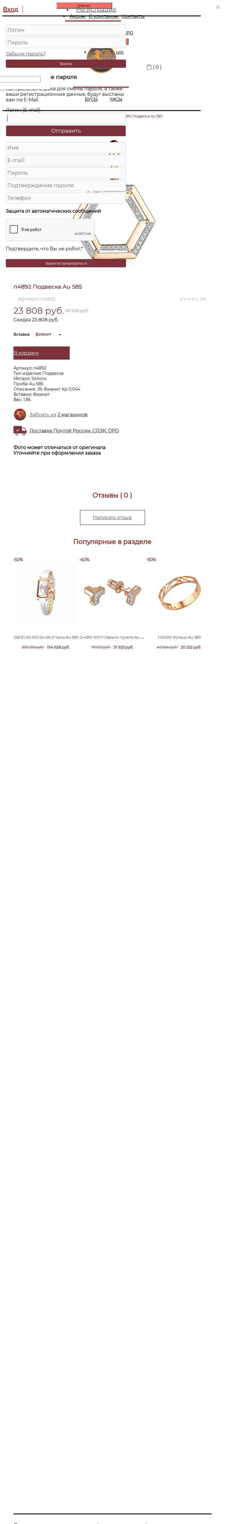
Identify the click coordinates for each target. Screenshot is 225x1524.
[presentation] (44, 601)
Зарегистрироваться (66, 263)
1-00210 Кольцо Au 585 (179, 637)
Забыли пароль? (26, 54)
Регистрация (96, 9)
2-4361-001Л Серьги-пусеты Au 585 (113, 637)
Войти (66, 63)
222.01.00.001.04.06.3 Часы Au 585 (46, 637)
